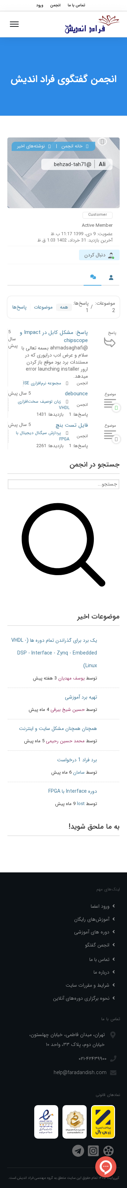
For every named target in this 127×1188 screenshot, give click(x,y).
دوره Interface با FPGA (72, 791)
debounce (76, 394)
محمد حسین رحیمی (65, 741)
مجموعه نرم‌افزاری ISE (42, 383)
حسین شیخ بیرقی (67, 709)
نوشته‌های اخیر (31, 146)
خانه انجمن (72, 146)
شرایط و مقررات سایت (87, 985)
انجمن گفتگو (97, 945)
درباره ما (101, 972)
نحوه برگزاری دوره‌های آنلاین (81, 998)
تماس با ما (99, 959)
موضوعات (43, 307)
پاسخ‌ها (19, 307)
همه (64, 307)
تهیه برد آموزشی (81, 697)
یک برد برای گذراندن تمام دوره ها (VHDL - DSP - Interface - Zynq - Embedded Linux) (54, 653)
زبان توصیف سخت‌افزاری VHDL (43, 404)
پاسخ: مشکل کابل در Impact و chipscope (54, 336)
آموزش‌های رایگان (91, 919)
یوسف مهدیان (71, 678)
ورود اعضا (100, 906)
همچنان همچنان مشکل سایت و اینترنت (58, 728)
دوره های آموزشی (91, 932)
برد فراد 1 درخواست (77, 760)
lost (81, 804)
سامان (79, 772)
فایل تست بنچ (72, 425)
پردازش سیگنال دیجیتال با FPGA (42, 436)
